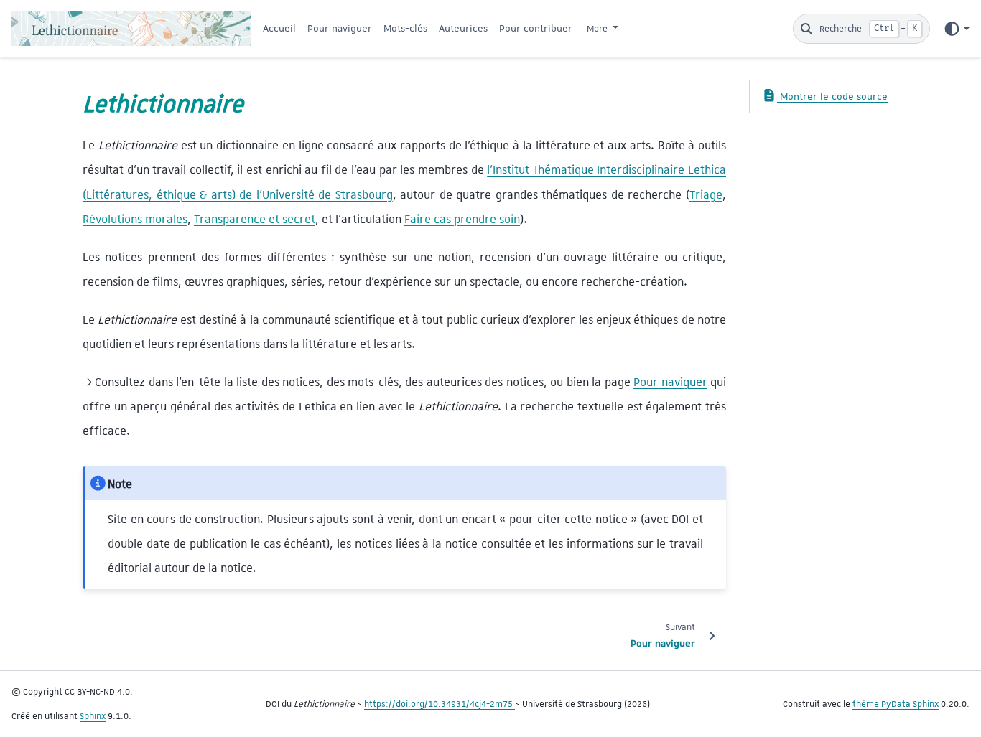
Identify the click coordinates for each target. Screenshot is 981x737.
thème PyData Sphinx (895, 704)
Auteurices (463, 28)
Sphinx (93, 716)
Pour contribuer (535, 28)
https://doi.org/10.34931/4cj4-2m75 (439, 704)
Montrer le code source (832, 96)
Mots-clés (405, 28)
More (598, 28)
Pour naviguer (339, 28)
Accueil (279, 28)
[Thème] (956, 29)
